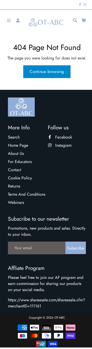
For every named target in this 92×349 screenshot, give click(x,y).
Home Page (18, 145)
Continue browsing (47, 71)
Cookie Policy (20, 178)
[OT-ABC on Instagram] (85, 4)
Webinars (16, 202)
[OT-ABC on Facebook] (80, 4)
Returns (14, 186)
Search (14, 137)
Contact (14, 170)
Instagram (63, 145)
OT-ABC (59, 317)
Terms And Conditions (26, 194)
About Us (16, 153)
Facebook (63, 137)
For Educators (20, 162)
